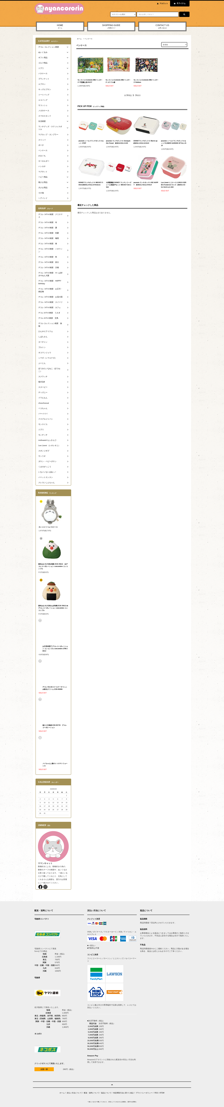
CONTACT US (162, 26)
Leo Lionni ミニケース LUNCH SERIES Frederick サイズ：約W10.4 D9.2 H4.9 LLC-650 (173, 185)
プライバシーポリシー (144, 1093)
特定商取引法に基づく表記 (123, 1093)
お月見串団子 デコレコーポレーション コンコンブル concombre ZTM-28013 (55, 648)
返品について (106, 1093)
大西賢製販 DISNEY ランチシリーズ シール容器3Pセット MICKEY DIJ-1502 (118, 185)
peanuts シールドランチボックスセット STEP (91, 142)
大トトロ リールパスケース (48, 527)
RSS (156, 1093)
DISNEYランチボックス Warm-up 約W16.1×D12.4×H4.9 (145, 142)
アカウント (164, 3)
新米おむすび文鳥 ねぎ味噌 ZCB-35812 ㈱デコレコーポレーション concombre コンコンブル (53, 608)
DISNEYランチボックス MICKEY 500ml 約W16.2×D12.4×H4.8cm (91, 184)
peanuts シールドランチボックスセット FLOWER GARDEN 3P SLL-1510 (173, 143)
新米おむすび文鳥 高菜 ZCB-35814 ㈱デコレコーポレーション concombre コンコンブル (53, 566)
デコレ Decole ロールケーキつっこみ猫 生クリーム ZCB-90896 (55, 688)
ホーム (79, 39)
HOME (60, 26)
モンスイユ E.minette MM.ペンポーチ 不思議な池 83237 (90, 81)
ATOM (162, 1093)
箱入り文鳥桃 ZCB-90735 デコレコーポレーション (55, 726)
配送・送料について (91, 1093)
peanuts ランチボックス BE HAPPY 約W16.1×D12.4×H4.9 (146, 184)
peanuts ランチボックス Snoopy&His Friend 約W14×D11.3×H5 (118, 142)
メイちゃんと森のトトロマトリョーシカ (55, 765)
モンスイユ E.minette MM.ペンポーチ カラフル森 (118, 81)
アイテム (181, 3)
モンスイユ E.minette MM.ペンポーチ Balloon (146, 81)
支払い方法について (74, 1093)
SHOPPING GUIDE (111, 26)
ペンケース (88, 39)
